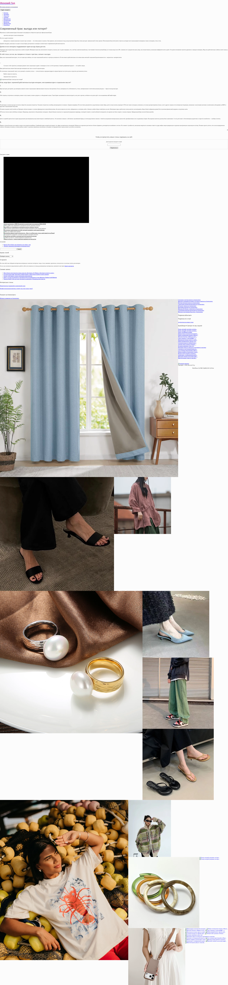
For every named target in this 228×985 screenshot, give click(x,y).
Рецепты (6, 13)
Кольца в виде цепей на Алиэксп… (187, 353)
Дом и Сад (6, 16)
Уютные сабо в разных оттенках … (187, 344)
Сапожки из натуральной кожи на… (187, 349)
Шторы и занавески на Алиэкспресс (9, 298)
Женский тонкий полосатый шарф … (188, 356)
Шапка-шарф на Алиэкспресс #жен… (188, 352)
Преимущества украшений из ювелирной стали (12, 286)
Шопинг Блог (7, 23)
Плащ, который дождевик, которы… (187, 329)
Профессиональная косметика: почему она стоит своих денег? (16, 288)
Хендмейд (6, 14)
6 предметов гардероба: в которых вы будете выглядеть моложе (20, 236)
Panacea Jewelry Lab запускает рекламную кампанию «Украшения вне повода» (24, 279)
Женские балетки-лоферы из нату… (187, 337)
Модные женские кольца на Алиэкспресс (189, 303)
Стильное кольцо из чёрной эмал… (187, 343)
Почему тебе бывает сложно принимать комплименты (18, 276)
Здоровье (6, 17)
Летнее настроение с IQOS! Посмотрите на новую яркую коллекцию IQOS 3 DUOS (25, 224)
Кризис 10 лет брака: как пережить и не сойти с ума (17, 244)
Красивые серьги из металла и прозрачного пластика (192, 347)
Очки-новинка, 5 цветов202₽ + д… (187, 338)
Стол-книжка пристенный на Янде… (188, 350)
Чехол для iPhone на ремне (185, 332)
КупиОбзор (7, 25)
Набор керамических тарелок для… (187, 341)
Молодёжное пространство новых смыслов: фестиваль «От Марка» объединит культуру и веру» (29, 273)
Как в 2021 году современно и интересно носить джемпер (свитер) (21, 227)
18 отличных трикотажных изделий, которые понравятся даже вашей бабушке (24, 230)
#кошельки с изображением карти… (187, 355)
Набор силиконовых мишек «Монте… (188, 335)
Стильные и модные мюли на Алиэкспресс (189, 300)
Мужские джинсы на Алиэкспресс (187, 306)
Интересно (6, 22)
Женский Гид (7, 19)
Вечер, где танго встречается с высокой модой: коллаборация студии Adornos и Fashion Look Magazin (30, 277)
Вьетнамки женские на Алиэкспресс (187, 307)
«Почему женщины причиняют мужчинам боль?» (17, 246)
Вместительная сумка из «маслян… (187, 358)
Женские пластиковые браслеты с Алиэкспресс (190, 312)
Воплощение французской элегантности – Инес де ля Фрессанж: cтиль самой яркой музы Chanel (29, 233)
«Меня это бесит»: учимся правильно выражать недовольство (20, 239)
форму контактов (69, 266)
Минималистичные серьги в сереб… (187, 340)
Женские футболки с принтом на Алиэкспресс (190, 309)
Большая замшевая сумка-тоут (186, 346)
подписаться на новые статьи (185, 322)
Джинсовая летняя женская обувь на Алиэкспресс (191, 304)
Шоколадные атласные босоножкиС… (188, 334)
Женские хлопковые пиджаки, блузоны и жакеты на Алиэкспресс (195, 301)
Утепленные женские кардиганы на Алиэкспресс (191, 310)
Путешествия (7, 20)
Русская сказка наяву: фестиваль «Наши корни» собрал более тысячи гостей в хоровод (26, 274)
